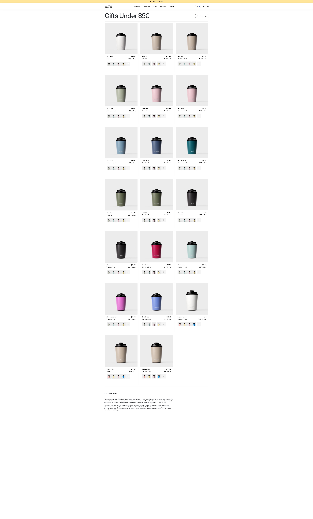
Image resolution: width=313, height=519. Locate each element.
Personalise (163, 6)
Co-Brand (171, 6)
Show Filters (200, 16)
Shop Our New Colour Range (156, 1)
